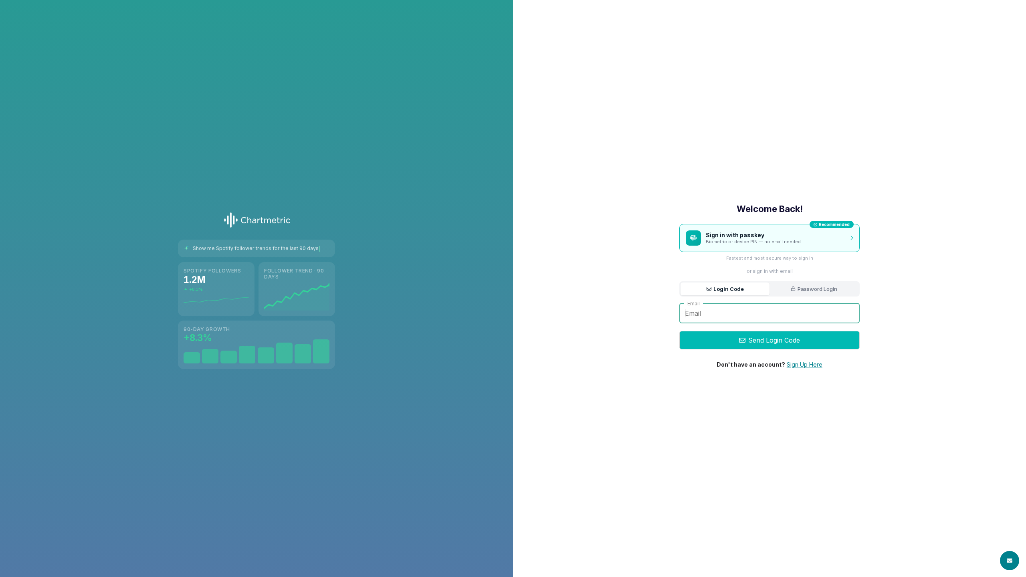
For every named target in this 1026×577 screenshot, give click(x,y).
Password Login (817, 289)
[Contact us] (1009, 560)
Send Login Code (774, 340)
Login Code (728, 289)
